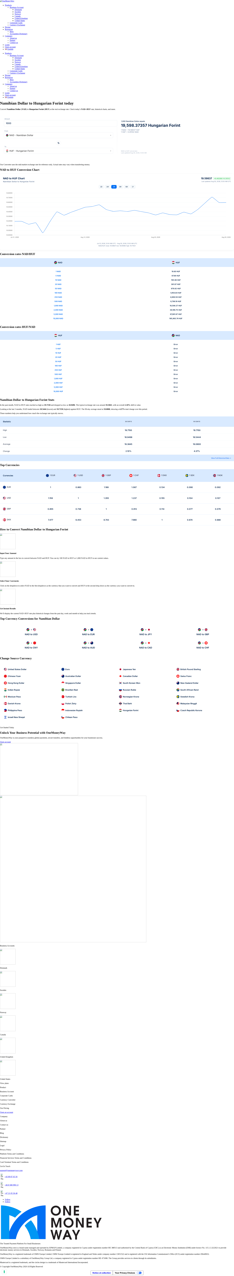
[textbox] (58, 135)
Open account (10, 47)
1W (107, 187)
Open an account (6, 1112)
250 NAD (58, 297)
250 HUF (58, 370)
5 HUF (58, 349)
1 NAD (58, 271)
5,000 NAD (58, 314)
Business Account (17, 7)
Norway (18, 14)
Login (7, 45)
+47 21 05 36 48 (11, 1193)
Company (8, 36)
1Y (133, 187)
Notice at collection (102, 1273)
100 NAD (58, 293)
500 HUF (58, 374)
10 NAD (58, 280)
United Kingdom (21, 18)
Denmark (18, 10)
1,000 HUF (58, 378)
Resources (9, 29)
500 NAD (58, 301)
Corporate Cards (16, 23)
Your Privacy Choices (125, 1273)
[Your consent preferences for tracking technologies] (4, 1271)
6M (127, 187)
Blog (12, 32)
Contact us (14, 43)
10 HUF (58, 353)
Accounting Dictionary (18, 34)
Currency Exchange (17, 25)
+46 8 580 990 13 (11, 1185)
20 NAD (58, 284)
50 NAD (58, 288)
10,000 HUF (58, 391)
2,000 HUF (58, 383)
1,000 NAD (58, 306)
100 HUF (58, 366)
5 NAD (58, 276)
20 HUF (58, 357)
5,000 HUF (58, 387)
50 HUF (58, 361)
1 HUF (58, 344)
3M (120, 187)
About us (13, 38)
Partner (12, 40)
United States (20, 21)
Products (8, 5)
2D (101, 187)
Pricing (7, 27)
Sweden (18, 12)
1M (114, 187)
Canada (17, 16)
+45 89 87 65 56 (11, 1177)
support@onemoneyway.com (11, 1170)
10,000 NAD (58, 318)
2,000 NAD (58, 310)
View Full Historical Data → (221, 458)
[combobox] (58, 135)
